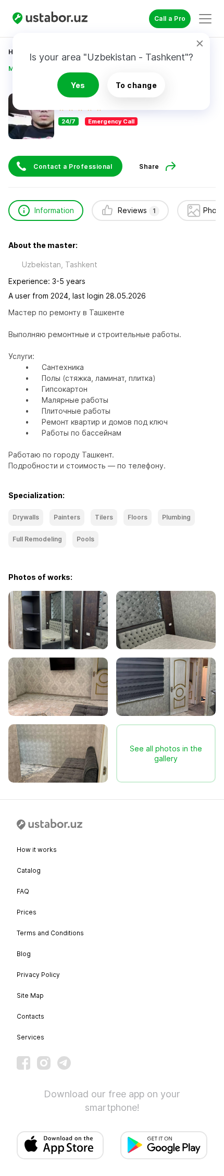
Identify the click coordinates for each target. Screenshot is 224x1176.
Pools (85, 539)
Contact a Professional (72, 166)
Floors (137, 517)
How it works (37, 849)
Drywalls (26, 517)
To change (136, 85)
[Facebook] (23, 1063)
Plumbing (176, 517)
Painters (67, 517)
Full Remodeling (37, 539)
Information (54, 210)
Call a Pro (170, 18)
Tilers (104, 517)
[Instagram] (44, 1063)
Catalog (29, 870)
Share (149, 166)
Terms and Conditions (50, 933)
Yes (78, 85)
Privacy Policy (38, 975)
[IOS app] (60, 1145)
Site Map (30, 995)
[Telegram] (64, 1063)
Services (30, 1037)
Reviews (137, 210)
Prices (26, 912)
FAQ (23, 891)
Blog (24, 954)
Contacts (30, 1016)
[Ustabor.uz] (54, 18)
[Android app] (163, 1145)
